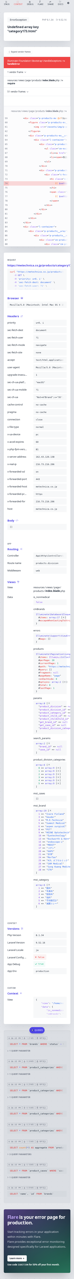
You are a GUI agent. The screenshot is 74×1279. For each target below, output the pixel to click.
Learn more (16, 1258)
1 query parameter (19, 1051)
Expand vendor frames (21, 52)
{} (50, 616)
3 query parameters (20, 1154)
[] (50, 717)
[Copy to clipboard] (63, 272)
